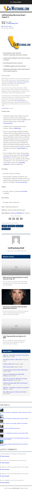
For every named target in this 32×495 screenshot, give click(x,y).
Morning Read (19, 226)
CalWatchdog (5, 108)
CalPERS (4, 226)
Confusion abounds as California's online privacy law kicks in (15, 413)
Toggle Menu (16, 2)
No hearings (24, 191)
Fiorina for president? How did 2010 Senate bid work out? (15, 307)
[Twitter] (13, 219)
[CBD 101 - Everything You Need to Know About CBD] (1, 429)
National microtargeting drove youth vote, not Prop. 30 (15, 278)
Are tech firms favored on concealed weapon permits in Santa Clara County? (15, 438)
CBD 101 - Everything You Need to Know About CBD (14, 433)
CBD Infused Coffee (8, 367)
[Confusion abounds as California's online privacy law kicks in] (1, 409)
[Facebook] (10, 219)
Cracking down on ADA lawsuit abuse (10, 428)
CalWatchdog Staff (13, 23)
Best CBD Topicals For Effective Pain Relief (14, 392)
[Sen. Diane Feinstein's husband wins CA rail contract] (1, 415)
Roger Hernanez (6, 228)
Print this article (7, 26)
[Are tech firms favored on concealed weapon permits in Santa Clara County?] (1, 434)
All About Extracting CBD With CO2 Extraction (15, 383)
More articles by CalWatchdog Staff (17, 251)
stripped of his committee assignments (19, 82)
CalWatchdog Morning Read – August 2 (14, 16)
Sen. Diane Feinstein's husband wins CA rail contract (14, 418)
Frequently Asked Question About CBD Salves (15, 369)
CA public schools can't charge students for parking (13, 423)
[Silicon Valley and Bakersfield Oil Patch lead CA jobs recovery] (1, 440)
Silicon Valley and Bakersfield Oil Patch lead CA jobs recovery (14, 444)
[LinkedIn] (21, 219)
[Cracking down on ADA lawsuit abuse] (1, 425)
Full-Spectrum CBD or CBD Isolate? (12, 359)
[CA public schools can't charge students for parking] (1, 420)
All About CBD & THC (9, 364)
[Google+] (17, 219)
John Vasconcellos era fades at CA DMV (14, 337)
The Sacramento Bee (20, 100)
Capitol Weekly (21, 148)
